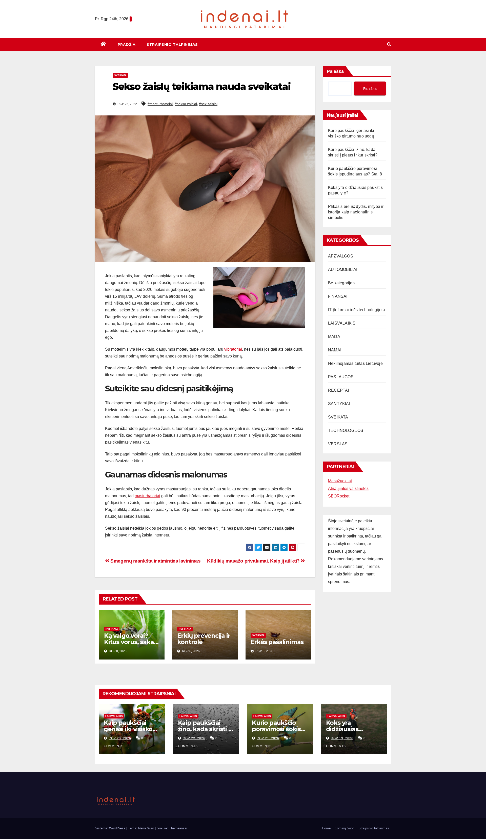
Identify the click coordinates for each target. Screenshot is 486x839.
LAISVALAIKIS (341, 323)
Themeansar (178, 828)
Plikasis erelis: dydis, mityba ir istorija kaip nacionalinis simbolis (356, 212)
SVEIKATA (120, 75)
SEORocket (338, 496)
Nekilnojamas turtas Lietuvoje (355, 363)
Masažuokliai (340, 481)
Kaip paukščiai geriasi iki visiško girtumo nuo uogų (131, 729)
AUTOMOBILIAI (342, 269)
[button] (389, 44)
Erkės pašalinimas (277, 642)
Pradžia (127, 44)
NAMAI (334, 350)
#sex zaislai (208, 104)
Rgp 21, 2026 (268, 738)
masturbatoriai (147, 496)
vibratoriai (233, 349)
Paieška (335, 71)
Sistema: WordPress (110, 828)
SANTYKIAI (339, 404)
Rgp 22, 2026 (194, 738)
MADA (334, 336)
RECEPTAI (338, 390)
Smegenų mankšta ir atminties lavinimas (155, 561)
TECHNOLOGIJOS (345, 430)
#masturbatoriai (160, 104)
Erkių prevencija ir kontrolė (203, 639)
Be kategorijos (341, 283)
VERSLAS (338, 444)
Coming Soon (344, 828)
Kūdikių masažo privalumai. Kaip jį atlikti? (254, 561)
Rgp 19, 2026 (342, 738)
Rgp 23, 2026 (120, 738)
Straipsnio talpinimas (172, 44)
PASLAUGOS (341, 377)
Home (326, 828)
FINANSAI (338, 296)
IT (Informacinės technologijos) (356, 310)
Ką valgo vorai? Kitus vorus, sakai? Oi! (131, 642)
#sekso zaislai (186, 104)
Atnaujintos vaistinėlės (348, 488)
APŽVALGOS (340, 256)
